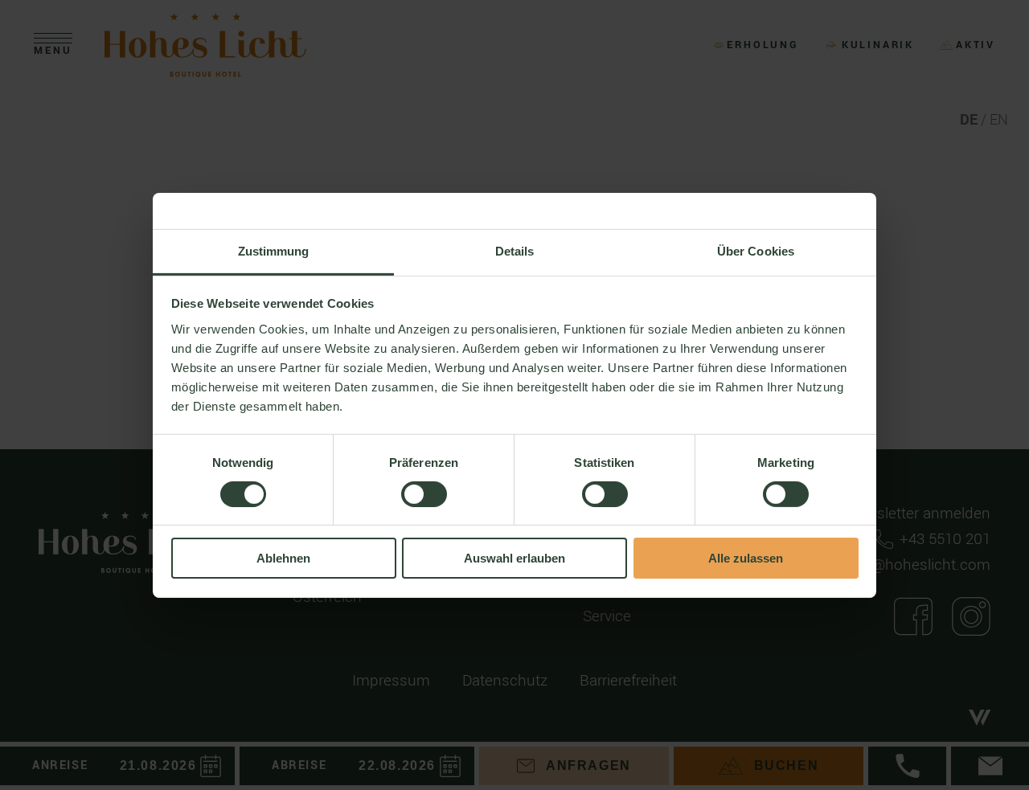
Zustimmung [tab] (274, 250)
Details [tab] (515, 250)
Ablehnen (283, 558)
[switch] (424, 494)
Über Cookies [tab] (755, 250)
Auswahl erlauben (514, 558)
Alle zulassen (745, 558)
